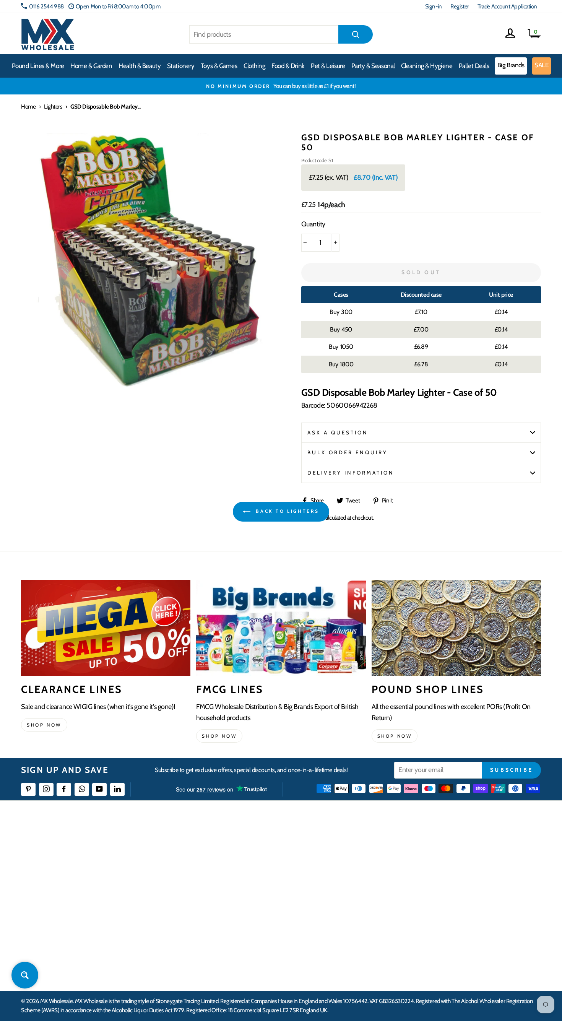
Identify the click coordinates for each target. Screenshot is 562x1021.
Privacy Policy (216, 928)
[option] (281, 86)
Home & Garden (91, 66)
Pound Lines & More (38, 66)
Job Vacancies (446, 915)
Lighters (53, 106)
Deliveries (211, 873)
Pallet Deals (474, 66)
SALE (541, 65)
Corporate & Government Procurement (245, 887)
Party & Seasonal (373, 66)
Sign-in (433, 6)
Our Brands (328, 873)
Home (28, 106)
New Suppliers (448, 928)
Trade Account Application (507, 6)
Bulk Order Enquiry (347, 452)
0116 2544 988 (46, 6)
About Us (325, 845)
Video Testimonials (336, 859)
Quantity (313, 224)
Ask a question (338, 432)
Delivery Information (351, 473)
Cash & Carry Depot (453, 873)
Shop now (44, 725)
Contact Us (443, 845)
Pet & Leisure (328, 66)
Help (205, 845)
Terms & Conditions (222, 915)
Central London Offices (457, 887)
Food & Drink (288, 66)
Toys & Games (219, 66)
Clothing (254, 66)
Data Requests (447, 956)
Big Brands (511, 65)
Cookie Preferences (453, 942)
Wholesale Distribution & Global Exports (244, 900)
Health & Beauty (140, 66)
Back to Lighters (286, 511)
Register (459, 6)
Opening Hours (449, 859)
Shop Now (394, 736)
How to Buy (213, 859)
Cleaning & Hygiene (426, 66)
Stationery (181, 66)
